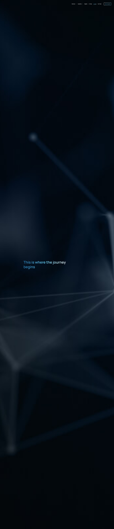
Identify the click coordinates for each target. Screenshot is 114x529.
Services (73, 3)
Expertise (79, 3)
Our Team (99, 3)
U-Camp (90, 3)
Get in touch (107, 3)
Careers (94, 3)
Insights (85, 3)
